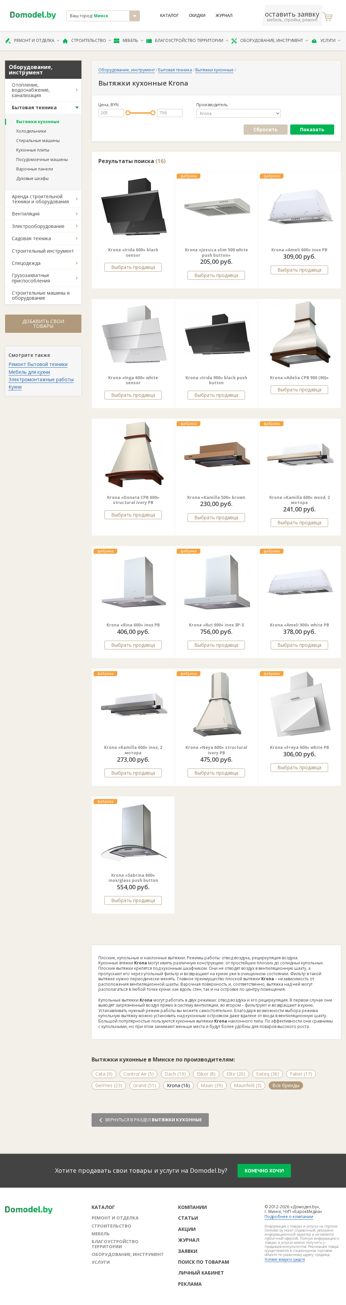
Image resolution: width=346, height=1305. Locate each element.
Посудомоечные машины (42, 159)
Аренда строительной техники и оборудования (40, 199)
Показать (312, 129)
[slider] (127, 112)
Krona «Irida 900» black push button (216, 380)
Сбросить (265, 129)
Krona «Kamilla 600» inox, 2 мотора (133, 750)
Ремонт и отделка (34, 40)
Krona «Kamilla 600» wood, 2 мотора (299, 500)
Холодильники (31, 131)
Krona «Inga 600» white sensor (133, 380)
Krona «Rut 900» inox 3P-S (216, 625)
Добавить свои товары (43, 323)
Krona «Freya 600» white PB (299, 747)
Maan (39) (212, 1085)
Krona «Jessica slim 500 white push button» (216, 252)
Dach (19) (175, 1074)
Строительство (88, 40)
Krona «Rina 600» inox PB (133, 625)
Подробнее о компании (289, 1216)
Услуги (328, 40)
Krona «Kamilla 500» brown (216, 497)
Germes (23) (108, 1085)
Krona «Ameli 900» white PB (299, 625)
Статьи (188, 1217)
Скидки (197, 15)
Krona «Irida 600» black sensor (133, 252)
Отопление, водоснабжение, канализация (31, 90)
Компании (192, 1207)
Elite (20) (235, 1074)
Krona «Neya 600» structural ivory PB (216, 750)
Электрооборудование (38, 226)
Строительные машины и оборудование (41, 295)
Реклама (190, 1283)
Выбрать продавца (133, 267)
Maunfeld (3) (248, 1085)
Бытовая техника (34, 107)
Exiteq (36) (267, 1074)
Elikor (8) (206, 1074)
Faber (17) (301, 1074)
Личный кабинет (201, 1272)
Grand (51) (144, 1085)
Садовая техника (31, 238)
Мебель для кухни (29, 372)
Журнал (224, 15)
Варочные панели (34, 169)
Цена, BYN (108, 105)
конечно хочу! (264, 1170)
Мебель (130, 40)
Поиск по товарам (203, 1261)
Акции (187, 1229)
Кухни (15, 387)
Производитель (212, 105)
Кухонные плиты (32, 150)
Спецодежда (26, 263)
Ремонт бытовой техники (38, 364)
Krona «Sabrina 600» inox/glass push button (133, 878)
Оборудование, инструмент (271, 40)
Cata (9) (104, 1074)
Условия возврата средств (285, 1259)
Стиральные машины (38, 140)
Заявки (187, 1251)
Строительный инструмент (43, 251)
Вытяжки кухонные (37, 121)
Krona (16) (178, 1085)
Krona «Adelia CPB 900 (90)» (299, 378)
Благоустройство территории (189, 40)
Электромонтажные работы (41, 379)
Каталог (169, 15)
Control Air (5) (138, 1074)
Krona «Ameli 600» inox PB (299, 250)
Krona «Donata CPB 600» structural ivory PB (133, 500)
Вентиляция (26, 213)
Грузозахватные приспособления (31, 277)
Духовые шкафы (32, 178)
